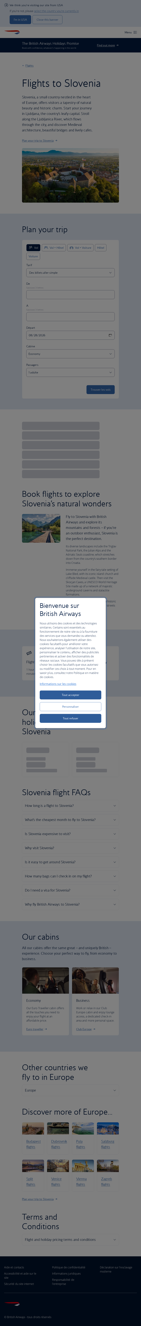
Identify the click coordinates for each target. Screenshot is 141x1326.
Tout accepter (70, 695)
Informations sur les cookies (58, 684)
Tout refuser (70, 718)
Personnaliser (70, 706)
